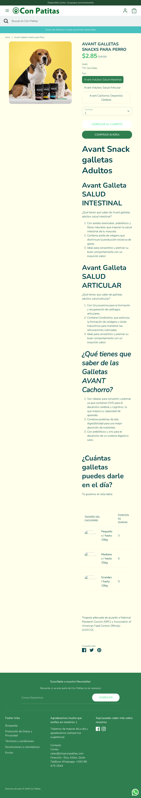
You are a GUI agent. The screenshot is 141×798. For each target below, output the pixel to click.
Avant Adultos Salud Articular (102, 88)
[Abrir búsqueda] (6, 21)
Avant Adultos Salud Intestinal (102, 79)
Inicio (7, 37)
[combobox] (107, 111)
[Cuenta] (125, 9)
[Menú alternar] (7, 11)
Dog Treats (92, 67)
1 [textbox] (85, 113)
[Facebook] (98, 729)
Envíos (9, 753)
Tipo (84, 73)
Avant (85, 63)
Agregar (106, 697)
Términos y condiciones (19, 741)
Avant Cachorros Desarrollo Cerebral (106, 98)
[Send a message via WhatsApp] (135, 792)
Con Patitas (35, 788)
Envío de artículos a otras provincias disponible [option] (71, 29)
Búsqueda (11, 725)
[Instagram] (104, 729)
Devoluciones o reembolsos (22, 747)
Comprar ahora (107, 135)
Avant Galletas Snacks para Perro (29, 37)
